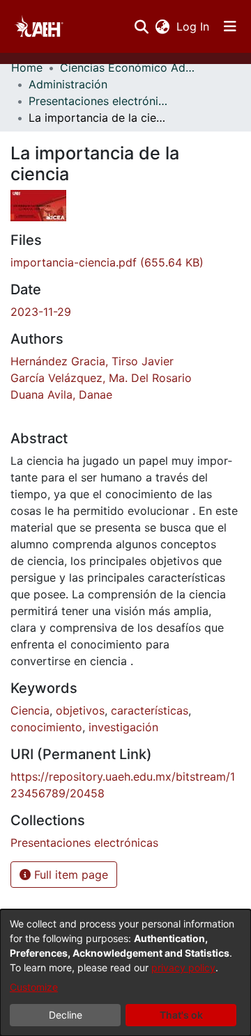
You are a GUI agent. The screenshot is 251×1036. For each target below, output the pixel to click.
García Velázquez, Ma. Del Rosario (101, 378)
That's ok (181, 1015)
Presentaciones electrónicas (98, 101)
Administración (68, 84)
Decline (65, 1015)
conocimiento (46, 727)
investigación (123, 727)
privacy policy (183, 967)
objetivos (80, 710)
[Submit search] (141, 26)
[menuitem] (162, 26)
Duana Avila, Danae (61, 394)
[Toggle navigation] (230, 26)
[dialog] (125, 972)
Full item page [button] (69, 875)
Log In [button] (193, 26)
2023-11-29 (40, 312)
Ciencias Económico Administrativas (129, 67)
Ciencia (30, 710)
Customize (34, 987)
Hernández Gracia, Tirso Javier (92, 361)
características (149, 710)
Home (27, 67)
